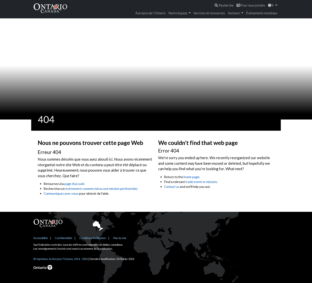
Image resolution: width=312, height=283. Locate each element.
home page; (192, 177)
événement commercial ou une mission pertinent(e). (101, 189)
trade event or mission (201, 182)
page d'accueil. (74, 184)
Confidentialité (63, 238)
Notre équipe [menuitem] (178, 13)
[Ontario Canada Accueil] (50, 8)
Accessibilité (40, 238)
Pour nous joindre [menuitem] (252, 5)
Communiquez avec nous (61, 193)
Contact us (171, 187)
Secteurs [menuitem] (234, 13)
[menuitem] (224, 5)
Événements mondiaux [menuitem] (261, 13)
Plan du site (119, 238)
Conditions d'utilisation (92, 238)
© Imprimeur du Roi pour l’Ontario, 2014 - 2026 (60, 258)
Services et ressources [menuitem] (209, 13)
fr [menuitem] (273, 5)
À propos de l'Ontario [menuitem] (150, 13)
